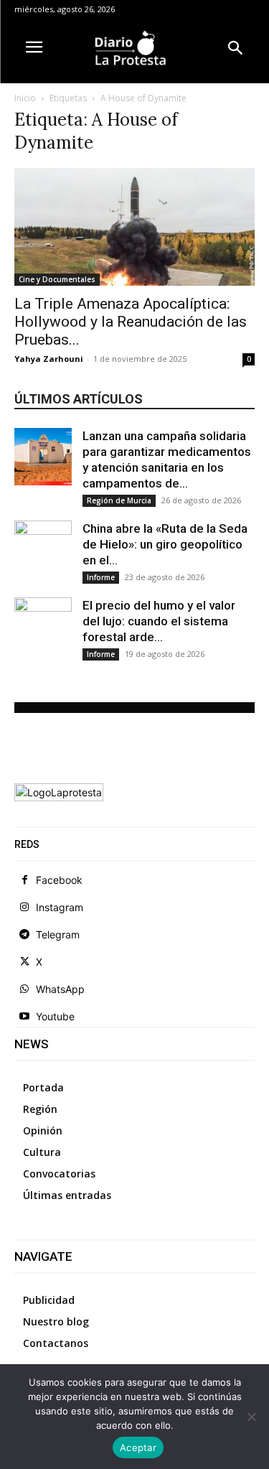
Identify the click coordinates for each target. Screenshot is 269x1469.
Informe (101, 577)
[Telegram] (24, 935)
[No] (251, 1416)
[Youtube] (24, 1017)
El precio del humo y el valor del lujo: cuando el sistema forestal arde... (158, 621)
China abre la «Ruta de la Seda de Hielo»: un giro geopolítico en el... (164, 544)
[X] (24, 962)
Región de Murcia (119, 500)
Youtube (55, 1016)
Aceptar (138, 1447)
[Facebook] (24, 880)
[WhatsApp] (24, 989)
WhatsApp (60, 989)
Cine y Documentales (57, 279)
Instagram (59, 907)
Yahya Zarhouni (48, 358)
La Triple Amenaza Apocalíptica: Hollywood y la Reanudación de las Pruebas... (130, 321)
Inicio (25, 98)
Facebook (59, 880)
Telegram (58, 934)
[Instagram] (24, 907)
